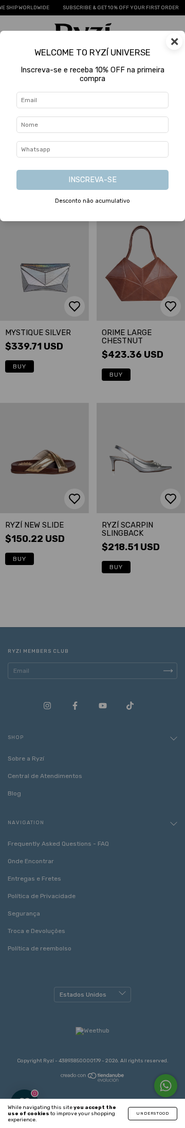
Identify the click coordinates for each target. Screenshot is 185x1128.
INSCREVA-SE (92, 180)
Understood (152, 1113)
